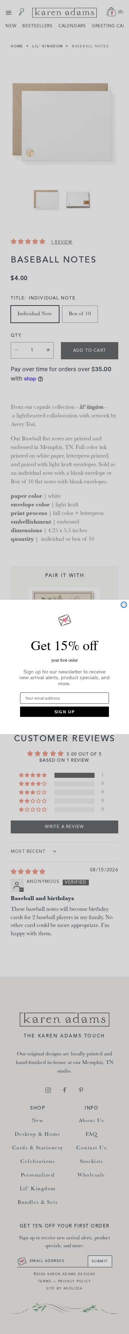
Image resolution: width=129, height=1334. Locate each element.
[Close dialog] (124, 605)
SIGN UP (64, 712)
